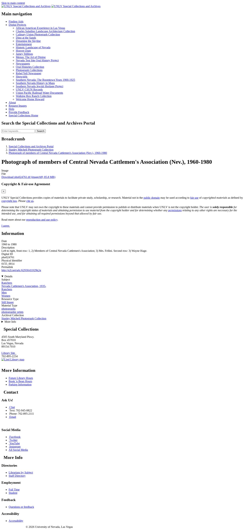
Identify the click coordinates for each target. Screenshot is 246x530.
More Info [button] (10, 321)
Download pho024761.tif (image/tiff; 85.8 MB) (28, 177)
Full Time (14, 489)
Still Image (7, 302)
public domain (152, 197)
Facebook (15, 436)
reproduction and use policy (41, 219)
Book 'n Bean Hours (20, 381)
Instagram (15, 446)
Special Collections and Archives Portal (31, 146)
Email (12, 416)
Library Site (8, 353)
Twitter (13, 440)
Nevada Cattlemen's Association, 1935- (23, 286)
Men (4, 292)
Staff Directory (17, 475)
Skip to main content (13, 2)
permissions (175, 210)
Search (40, 131)
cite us (29, 200)
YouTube (14, 443)
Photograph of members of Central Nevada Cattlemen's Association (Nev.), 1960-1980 (58, 152)
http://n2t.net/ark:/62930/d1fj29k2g (21, 270)
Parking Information (20, 384)
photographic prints (12, 312)
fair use (194, 197)
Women (5, 295)
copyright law (9, 200)
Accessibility (16, 520)
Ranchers (6, 282)
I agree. (5, 225)
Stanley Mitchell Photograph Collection (31, 149)
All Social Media (18, 449)
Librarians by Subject (21, 472)
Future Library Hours (21, 378)
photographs (8, 308)
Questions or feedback (21, 506)
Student (13, 492)
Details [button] (8, 276)
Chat (12, 407)
